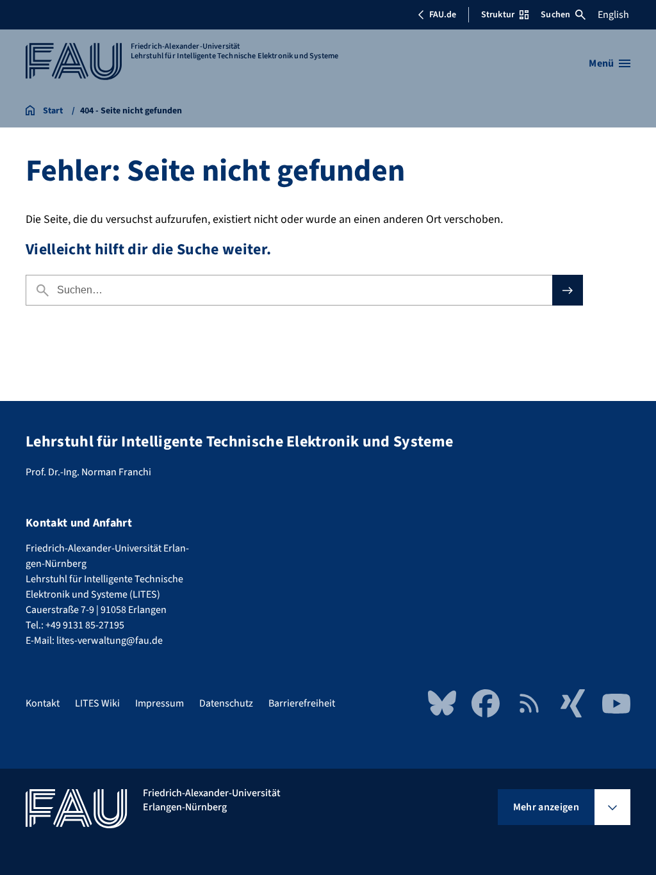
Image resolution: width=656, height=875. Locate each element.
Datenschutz (226, 703)
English (613, 15)
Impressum (159, 703)
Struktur (497, 14)
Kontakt (43, 703)
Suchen (555, 14)
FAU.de (442, 14)
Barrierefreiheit (301, 703)
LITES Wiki (97, 703)
